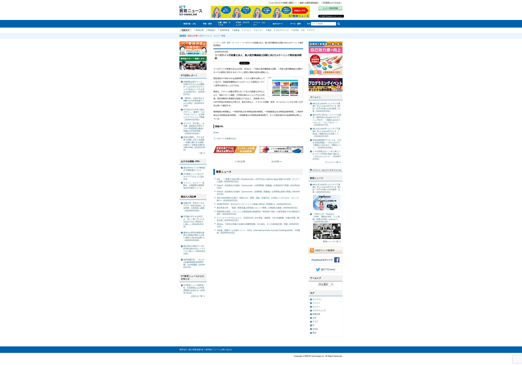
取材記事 (200, 30)
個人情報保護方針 (196, 349)
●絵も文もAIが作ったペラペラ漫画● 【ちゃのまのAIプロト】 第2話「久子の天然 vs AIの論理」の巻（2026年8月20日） (326, 107)
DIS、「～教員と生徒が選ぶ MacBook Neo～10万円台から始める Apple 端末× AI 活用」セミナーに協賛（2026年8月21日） (258, 180)
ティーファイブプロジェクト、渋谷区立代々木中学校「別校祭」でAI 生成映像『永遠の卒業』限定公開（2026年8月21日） (258, 219)
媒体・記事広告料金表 (309, 3)
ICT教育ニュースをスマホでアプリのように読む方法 (193, 176)
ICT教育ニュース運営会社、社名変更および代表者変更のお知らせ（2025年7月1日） (194, 289)
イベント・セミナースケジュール (327, 170)
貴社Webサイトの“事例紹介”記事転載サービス (194, 169)
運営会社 (183, 349)
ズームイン (315, 97)
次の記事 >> (276, 161)
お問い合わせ (226, 349)
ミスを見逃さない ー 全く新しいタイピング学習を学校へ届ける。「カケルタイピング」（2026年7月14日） (327, 155)
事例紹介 (212, 30)
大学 (314, 318)
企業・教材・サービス (224, 23)
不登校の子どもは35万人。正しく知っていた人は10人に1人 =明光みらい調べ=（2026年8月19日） (193, 221)
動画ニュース (316, 178)
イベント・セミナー (259, 23)
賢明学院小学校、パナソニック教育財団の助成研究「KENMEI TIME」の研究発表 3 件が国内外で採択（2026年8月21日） (258, 212)
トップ (216, 43)
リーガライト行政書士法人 (224, 138)
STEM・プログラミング (243, 23)
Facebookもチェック (326, 259)
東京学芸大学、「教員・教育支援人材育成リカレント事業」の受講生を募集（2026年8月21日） (258, 208)
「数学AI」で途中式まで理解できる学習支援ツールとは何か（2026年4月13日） (193, 102)
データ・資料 (295, 24)
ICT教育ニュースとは (331, 3)
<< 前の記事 (240, 161)
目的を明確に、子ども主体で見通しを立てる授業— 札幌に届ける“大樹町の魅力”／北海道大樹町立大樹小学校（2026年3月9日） (194, 143)
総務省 (236, 30)
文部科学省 (224, 30)
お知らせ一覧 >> (198, 296)
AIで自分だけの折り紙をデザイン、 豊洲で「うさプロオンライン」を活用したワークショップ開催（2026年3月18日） (194, 114)
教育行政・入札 (190, 24)
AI (303, 30)
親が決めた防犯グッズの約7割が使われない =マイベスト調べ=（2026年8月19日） (194, 250)
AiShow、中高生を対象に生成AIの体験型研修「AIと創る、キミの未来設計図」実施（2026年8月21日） (258, 225)
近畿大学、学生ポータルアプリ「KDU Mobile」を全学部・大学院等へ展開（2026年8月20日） (194, 207)
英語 (269, 30)
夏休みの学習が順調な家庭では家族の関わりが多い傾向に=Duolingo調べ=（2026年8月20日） (194, 236)
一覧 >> (202, 153)
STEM (296, 30)
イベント (247, 30)
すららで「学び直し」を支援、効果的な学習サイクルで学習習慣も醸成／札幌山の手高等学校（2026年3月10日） (193, 128)
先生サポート (278, 24)
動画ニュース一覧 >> (332, 241)
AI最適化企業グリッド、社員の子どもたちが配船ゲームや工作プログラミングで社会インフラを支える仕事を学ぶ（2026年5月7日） (194, 88)
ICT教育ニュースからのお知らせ (192, 277)
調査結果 (316, 314)
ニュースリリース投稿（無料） (282, 3)
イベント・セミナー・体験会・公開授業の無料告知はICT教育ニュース (193, 185)
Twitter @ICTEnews (326, 269)
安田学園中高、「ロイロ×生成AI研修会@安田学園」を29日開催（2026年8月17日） (194, 263)
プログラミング (282, 30)
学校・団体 (207, 24)
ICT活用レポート (189, 75)
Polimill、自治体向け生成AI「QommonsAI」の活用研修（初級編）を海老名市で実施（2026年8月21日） (258, 186)
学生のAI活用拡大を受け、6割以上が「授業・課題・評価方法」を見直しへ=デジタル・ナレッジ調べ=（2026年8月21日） (258, 199)
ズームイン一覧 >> (333, 162)
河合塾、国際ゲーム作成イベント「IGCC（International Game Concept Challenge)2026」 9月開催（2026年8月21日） (258, 231)
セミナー (259, 30)
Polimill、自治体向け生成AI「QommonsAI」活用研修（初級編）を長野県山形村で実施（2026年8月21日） (258, 193)
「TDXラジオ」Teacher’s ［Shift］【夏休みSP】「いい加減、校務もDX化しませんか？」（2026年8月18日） (326, 218)
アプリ (312, 30)
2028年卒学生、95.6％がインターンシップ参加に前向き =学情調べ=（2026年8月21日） (254, 204)
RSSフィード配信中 (326, 250)
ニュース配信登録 (330, 8)
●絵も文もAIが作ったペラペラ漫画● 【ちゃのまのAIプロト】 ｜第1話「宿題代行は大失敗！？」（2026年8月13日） (326, 132)
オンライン (317, 299)
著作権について (212, 349)
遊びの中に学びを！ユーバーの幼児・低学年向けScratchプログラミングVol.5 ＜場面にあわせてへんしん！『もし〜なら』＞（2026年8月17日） (327, 120)
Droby (216, 132)
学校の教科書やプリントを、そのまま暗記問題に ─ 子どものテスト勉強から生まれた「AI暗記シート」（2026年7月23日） (327, 144)
